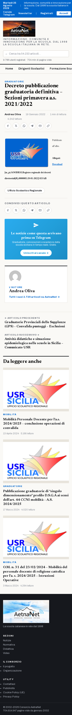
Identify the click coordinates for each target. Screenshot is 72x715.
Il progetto (9, 666)
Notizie (7, 640)
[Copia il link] (48, 126)
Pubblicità (9, 688)
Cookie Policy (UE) (14, 692)
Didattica (8, 649)
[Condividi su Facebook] (8, 126)
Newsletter (25, 13)
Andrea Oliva (13, 114)
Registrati (47, 13)
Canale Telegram (9, 13)
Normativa (9, 644)
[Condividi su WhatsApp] (24, 126)
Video (6, 653)
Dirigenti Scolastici (31, 68)
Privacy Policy (11, 696)
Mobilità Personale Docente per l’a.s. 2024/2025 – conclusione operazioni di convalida (34, 424)
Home (9, 68)
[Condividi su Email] (40, 126)
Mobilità (10, 414)
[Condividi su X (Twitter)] (16, 126)
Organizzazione (12, 670)
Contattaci (9, 684)
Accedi (63, 13)
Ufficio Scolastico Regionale (24, 190)
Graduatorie (14, 81)
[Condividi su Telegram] (32, 126)
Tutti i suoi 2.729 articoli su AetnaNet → (34, 297)
